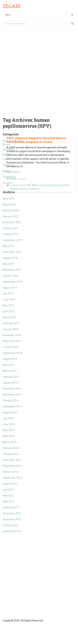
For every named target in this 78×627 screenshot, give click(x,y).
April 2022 (8, 198)
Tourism (7, 182)
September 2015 (12, 353)
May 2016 (8, 305)
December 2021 (12, 222)
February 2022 (11, 210)
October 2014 (10, 400)
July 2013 (8, 489)
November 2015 (12, 341)
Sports (6, 171)
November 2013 (12, 465)
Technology (9, 177)
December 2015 (12, 335)
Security (7, 165)
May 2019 (8, 246)
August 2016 (10, 287)
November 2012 (12, 519)
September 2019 (12, 240)
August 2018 (10, 258)
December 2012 (12, 513)
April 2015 (8, 364)
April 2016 (8, 311)
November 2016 (12, 269)
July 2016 (8, 293)
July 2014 (8, 418)
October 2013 (10, 471)
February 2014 (11, 448)
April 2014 (8, 436)
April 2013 (8, 501)
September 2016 (12, 281)
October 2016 (10, 275)
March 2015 (9, 370)
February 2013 (11, 507)
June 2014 (9, 424)
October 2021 (10, 228)
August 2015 (10, 359)
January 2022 (11, 216)
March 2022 (9, 204)
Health (6, 154)
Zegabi (11, 6)
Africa (6, 144)
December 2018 (12, 252)
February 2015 (11, 376)
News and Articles (13, 140)
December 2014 (12, 388)
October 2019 (10, 234)
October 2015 (10, 347)
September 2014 (12, 406)
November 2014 (12, 394)
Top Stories (9, 159)
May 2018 (8, 263)
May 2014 (8, 430)
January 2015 (11, 382)
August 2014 (10, 412)
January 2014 (11, 454)
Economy (8, 149)
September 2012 (12, 531)
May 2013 (8, 495)
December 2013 (12, 460)
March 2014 (9, 442)
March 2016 (9, 317)
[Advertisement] (39, 71)
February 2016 (11, 323)
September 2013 (12, 477)
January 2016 (11, 329)
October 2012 (10, 525)
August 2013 (10, 483)
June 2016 (9, 299)
